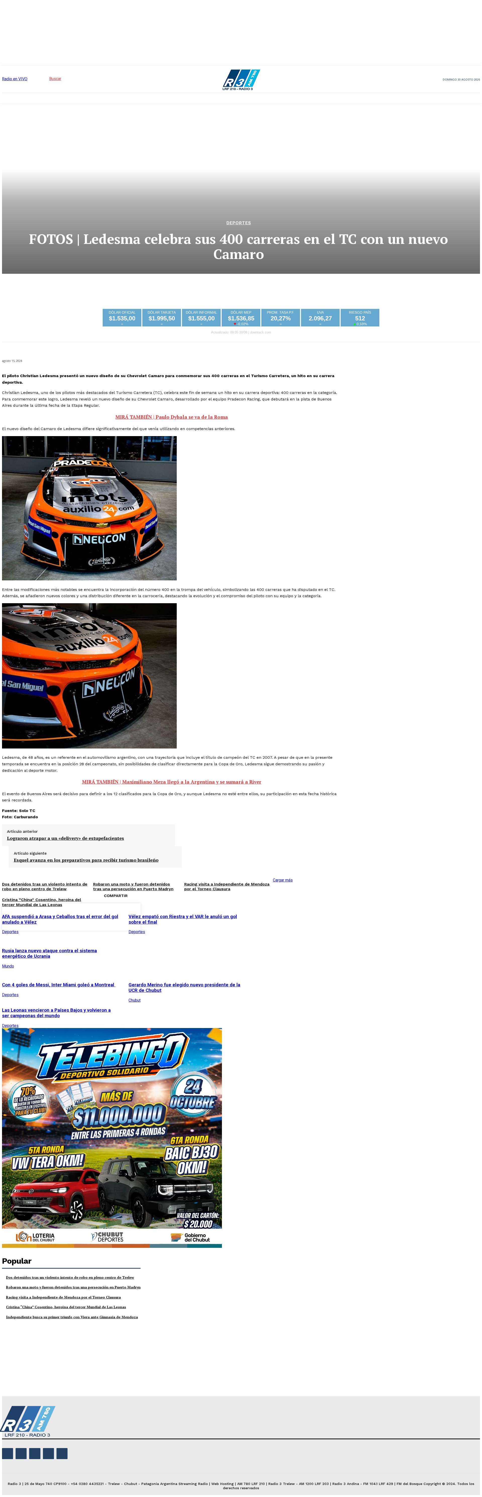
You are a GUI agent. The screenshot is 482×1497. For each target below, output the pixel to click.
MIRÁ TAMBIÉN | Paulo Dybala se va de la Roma (171, 417)
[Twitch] (34, 1453)
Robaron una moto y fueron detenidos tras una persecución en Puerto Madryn (73, 1287)
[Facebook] (259, 916)
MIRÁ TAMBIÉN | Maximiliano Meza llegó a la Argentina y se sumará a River (171, 782)
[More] (331, 916)
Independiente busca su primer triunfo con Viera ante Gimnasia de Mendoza (72, 1317)
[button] (46, 79)
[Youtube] (62, 1453)
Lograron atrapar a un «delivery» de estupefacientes (65, 838)
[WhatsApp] (313, 916)
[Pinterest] (295, 916)
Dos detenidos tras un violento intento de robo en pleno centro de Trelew (70, 1277)
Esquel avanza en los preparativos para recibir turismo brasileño (86, 860)
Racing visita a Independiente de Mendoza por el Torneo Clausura (226, 886)
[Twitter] (277, 916)
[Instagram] (21, 1453)
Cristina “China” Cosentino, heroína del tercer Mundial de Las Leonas (41, 902)
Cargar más (283, 880)
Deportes (238, 223)
